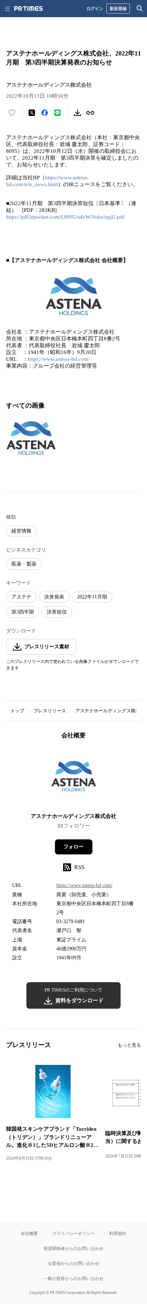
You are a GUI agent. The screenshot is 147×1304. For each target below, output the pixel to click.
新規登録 (118, 8)
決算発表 (54, 597)
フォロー (73, 846)
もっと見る (129, 1045)
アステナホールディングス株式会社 (73, 816)
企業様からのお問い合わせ (73, 1263)
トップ (17, 710)
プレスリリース (50, 710)
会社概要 (29, 1233)
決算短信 (57, 612)
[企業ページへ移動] (73, 778)
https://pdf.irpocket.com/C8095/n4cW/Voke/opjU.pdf (65, 217)
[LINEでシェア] (57, 112)
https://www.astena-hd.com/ (59, 359)
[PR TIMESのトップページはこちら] (28, 8)
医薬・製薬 (23, 564)
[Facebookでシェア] (44, 112)
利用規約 (117, 1233)
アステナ (21, 597)
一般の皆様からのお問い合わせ (73, 1278)
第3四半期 (22, 612)
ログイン (94, 8)
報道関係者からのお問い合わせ (73, 1248)
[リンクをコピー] (90, 112)
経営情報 (21, 531)
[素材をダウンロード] (77, 112)
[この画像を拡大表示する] (31, 438)
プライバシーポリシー (73, 1233)
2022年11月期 (92, 597)
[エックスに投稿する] (31, 112)
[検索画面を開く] (140, 8)
